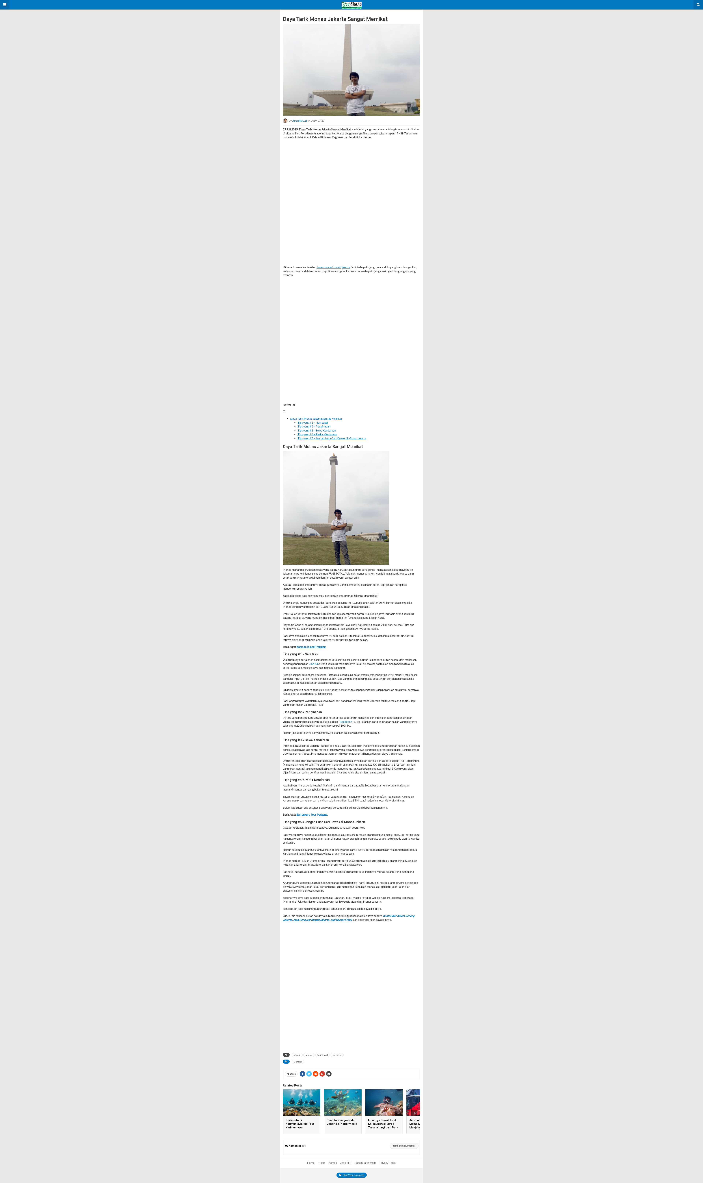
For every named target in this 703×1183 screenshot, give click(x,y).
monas (309, 1055)
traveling (337, 1055)
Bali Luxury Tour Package (311, 814)
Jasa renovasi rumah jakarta (333, 267)
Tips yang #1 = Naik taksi (312, 422)
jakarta (297, 1055)
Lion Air (313, 663)
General (298, 1061)
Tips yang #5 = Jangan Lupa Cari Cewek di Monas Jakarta (331, 438)
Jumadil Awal (299, 120)
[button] (5, 5)
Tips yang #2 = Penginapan (313, 426)
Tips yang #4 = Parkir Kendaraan (317, 434)
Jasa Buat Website (365, 1162)
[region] (351, 202)
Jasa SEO (346, 1162)
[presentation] (414, 1113)
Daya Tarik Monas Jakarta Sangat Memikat (316, 418)
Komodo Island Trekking (311, 646)
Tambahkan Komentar (404, 1146)
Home (310, 1162)
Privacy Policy (388, 1162)
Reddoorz (346, 721)
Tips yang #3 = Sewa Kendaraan (316, 430)
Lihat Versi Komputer (353, 1175)
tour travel (322, 1055)
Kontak (333, 1162)
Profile (321, 1162)
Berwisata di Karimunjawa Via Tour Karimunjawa (300, 1124)
